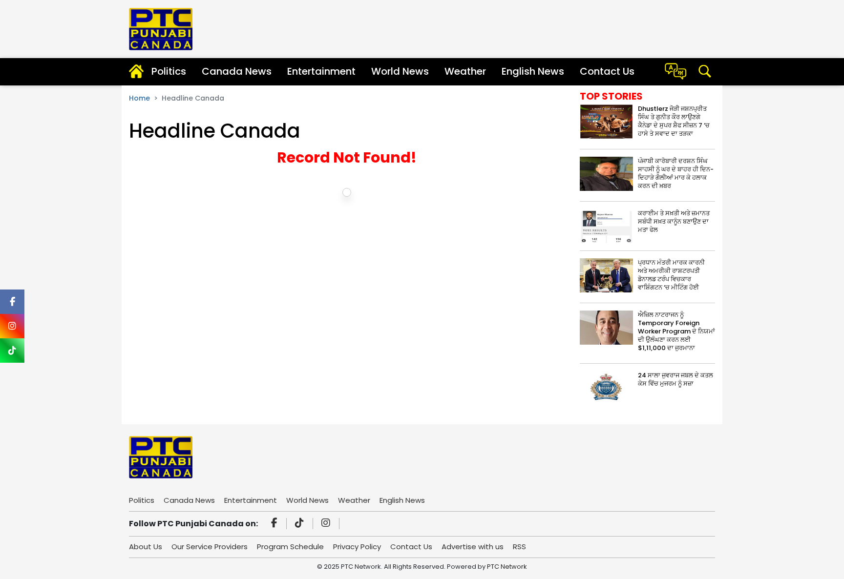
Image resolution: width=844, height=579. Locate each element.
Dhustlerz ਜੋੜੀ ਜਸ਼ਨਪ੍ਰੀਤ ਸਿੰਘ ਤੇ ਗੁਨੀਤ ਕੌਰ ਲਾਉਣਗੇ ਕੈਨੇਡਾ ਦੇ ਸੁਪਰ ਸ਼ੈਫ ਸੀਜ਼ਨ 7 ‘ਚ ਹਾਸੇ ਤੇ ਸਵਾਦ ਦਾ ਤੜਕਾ (674, 121)
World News (400, 71)
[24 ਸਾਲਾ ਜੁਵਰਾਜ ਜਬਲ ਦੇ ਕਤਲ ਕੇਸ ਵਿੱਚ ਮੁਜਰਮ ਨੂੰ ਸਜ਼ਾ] (606, 387)
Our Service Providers (209, 546)
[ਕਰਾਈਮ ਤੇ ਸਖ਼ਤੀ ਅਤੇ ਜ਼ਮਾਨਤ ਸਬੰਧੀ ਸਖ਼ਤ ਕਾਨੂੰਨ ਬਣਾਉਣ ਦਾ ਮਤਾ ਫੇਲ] (606, 225)
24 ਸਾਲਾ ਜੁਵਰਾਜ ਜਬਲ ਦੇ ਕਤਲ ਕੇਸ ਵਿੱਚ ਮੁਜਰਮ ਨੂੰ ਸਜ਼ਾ (675, 379)
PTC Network (507, 566)
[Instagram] (327, 524)
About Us (145, 546)
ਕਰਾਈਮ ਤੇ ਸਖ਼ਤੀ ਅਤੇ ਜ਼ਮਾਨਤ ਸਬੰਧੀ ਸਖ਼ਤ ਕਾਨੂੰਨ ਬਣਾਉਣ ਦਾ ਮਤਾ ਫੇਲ (674, 221)
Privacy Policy (357, 546)
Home (139, 98)
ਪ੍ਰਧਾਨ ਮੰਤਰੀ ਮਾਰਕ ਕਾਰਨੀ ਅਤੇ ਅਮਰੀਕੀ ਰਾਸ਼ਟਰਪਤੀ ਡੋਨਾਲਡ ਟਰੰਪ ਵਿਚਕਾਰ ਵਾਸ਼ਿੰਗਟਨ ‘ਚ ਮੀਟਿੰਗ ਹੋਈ (671, 275)
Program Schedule (290, 546)
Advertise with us (473, 546)
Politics (168, 71)
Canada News (237, 71)
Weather (465, 71)
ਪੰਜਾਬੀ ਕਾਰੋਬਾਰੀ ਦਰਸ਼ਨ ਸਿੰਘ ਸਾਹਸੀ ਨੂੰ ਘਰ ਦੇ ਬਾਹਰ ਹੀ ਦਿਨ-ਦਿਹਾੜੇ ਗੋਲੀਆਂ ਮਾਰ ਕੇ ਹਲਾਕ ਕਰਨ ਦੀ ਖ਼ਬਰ (676, 173)
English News (533, 71)
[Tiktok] (301, 524)
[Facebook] (276, 524)
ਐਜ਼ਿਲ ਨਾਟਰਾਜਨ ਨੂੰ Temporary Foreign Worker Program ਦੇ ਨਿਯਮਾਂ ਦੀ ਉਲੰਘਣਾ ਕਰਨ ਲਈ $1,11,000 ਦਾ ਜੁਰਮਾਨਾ (676, 331)
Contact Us (607, 71)
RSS (519, 546)
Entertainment (321, 71)
